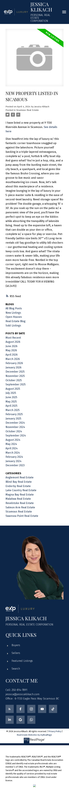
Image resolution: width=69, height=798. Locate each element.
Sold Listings (13, 325)
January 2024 (13, 461)
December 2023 (15, 465)
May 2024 (11, 444)
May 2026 (11, 350)
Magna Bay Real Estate (20, 494)
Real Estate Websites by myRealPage (34, 735)
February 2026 (14, 363)
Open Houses (14, 316)
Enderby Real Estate (18, 486)
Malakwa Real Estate (18, 498)
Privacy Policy (55, 731)
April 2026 (12, 354)
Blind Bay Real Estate (19, 481)
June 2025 (11, 397)
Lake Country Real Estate (21, 490)
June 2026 (11, 346)
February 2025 (14, 414)
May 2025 (11, 401)
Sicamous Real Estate (27, 110)
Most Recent (13, 337)
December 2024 (15, 422)
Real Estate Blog (15, 321)
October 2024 (14, 431)
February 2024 (14, 456)
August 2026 (13, 341)
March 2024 (13, 452)
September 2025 (16, 384)
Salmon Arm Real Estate (20, 507)
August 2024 (13, 439)
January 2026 (13, 367)
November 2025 (15, 376)
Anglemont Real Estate (19, 477)
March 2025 (13, 410)
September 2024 (16, 435)
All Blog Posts (14, 308)
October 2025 (14, 380)
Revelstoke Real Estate (20, 503)
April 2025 (11, 405)
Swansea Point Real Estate (22, 515)
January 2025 (13, 418)
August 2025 (13, 388)
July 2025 (11, 393)
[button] (10, 709)
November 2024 (15, 427)
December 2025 (15, 371)
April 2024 (12, 448)
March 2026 (13, 359)
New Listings (13, 312)
